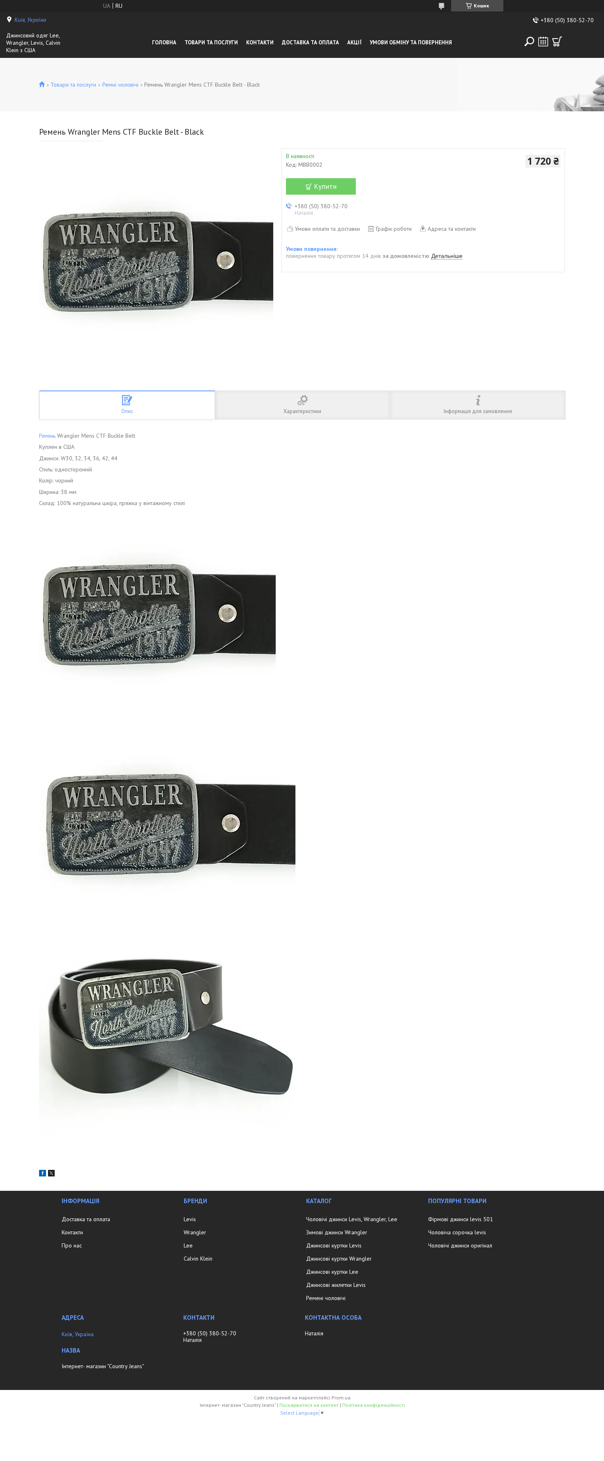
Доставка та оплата (310, 42)
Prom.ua (341, 1397)
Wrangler (195, 1232)
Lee (188, 1245)
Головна (164, 42)
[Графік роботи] (543, 41)
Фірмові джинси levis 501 (460, 1219)
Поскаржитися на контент (309, 1405)
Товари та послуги (211, 42)
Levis (190, 1219)
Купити (325, 186)
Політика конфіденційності (373, 1405)
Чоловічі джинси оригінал (460, 1245)
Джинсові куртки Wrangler (339, 1258)
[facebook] (42, 1174)
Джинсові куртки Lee (332, 1271)
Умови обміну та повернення (411, 42)
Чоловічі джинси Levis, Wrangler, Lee (351, 1219)
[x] (51, 1174)
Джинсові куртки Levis (334, 1245)
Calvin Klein (198, 1258)
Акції (354, 42)
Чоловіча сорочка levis (457, 1232)
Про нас (72, 1245)
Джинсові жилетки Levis (336, 1285)
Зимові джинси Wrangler (336, 1232)
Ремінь (47, 435)
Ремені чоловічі (326, 1298)
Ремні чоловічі (120, 84)
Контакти (260, 42)
